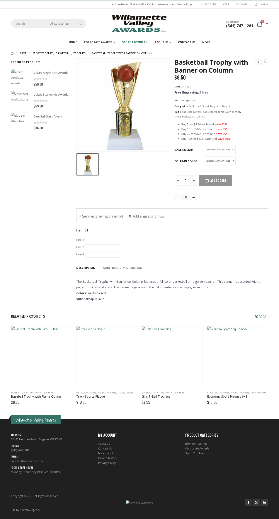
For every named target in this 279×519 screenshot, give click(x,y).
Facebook (177, 197)
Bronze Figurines (196, 444)
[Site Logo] (139, 23)
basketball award (192, 111)
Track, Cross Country (131, 392)
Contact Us (186, 42)
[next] (265, 62)
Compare (242, 4)
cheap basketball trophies (189, 116)
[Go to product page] (20, 78)
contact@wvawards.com (27, 461)
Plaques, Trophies (218, 392)
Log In (264, 4)
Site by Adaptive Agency (25, 510)
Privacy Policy (107, 463)
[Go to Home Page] (12, 53)
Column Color (185, 161)
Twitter (185, 197)
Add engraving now (148, 216)
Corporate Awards (98, 42)
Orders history (107, 458)
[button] (257, 316)
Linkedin (264, 502)
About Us (161, 42)
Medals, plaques (86, 392)
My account (105, 453)
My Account (209, 4)
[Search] (81, 23)
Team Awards (258, 392)
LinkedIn (193, 197)
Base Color (183, 150)
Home (73, 42)
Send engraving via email (102, 216)
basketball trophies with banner (221, 111)
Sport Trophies (133, 42)
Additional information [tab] (122, 268)
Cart (226, 4)
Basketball (195, 106)
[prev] (258, 62)
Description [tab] (85, 268)
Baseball (16, 392)
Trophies (227, 106)
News (206, 42)
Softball (147, 392)
